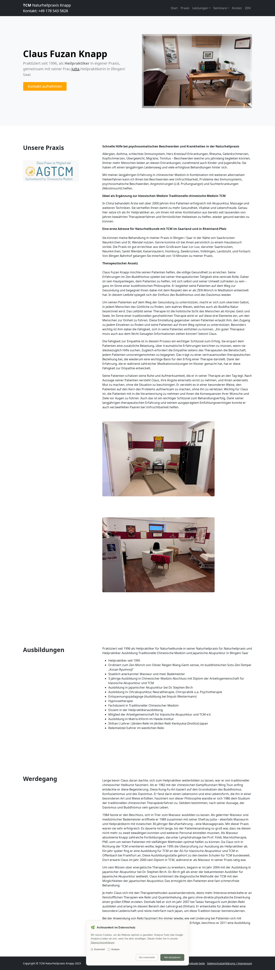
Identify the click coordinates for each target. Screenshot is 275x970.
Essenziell (99, 949)
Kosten (237, 8)
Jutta (75, 68)
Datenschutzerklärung (102, 942)
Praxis (185, 8)
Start (174, 8)
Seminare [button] (220, 8)
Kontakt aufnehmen (45, 86)
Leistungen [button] (200, 8)
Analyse (115, 949)
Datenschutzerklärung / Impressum (229, 963)
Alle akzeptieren (172, 957)
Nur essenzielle (147, 957)
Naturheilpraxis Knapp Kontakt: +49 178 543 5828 (47, 8)
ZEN (247, 8)
